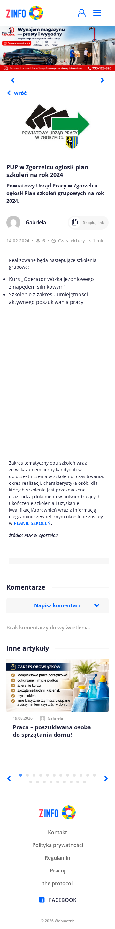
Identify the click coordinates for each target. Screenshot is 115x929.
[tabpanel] (57, 48)
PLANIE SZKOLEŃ (32, 523)
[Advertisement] (57, 383)
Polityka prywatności (57, 845)
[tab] (20, 775)
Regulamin (57, 857)
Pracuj (57, 870)
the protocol (57, 883)
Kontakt (57, 832)
